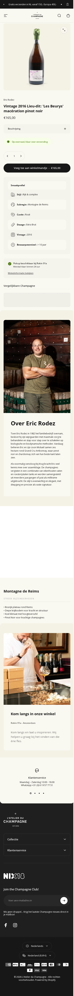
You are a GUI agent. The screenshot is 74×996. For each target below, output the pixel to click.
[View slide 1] (29, 790)
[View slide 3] (38, 790)
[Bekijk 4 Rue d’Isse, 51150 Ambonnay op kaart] (35, 540)
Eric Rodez (9, 99)
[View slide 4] (42, 790)
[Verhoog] (21, 153)
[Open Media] (64, 30)
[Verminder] (7, 153)
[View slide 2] (33, 790)
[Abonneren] (61, 897)
